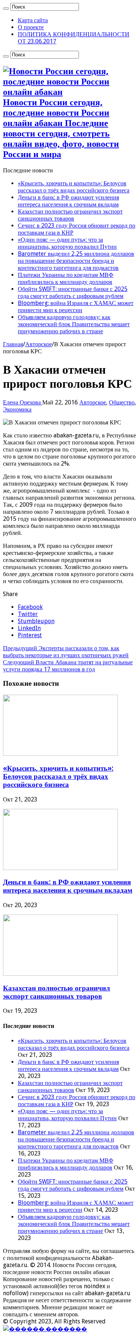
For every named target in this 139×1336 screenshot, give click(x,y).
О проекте (31, 27)
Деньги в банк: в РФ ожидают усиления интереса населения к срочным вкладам (68, 201)
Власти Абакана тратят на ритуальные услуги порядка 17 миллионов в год (68, 666)
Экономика (17, 409)
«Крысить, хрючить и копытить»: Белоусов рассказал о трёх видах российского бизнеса (73, 187)
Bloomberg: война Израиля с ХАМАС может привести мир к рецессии (75, 307)
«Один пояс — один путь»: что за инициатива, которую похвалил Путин (67, 243)
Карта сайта (33, 20)
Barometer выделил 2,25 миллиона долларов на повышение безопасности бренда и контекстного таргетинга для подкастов (76, 260)
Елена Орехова (22, 402)
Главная (13, 344)
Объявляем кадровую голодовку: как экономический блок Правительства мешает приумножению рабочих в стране (74, 324)
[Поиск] (6, 8)
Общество (122, 402)
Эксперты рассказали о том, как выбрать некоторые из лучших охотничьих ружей (66, 652)
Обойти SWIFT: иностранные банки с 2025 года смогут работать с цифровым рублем (73, 292)
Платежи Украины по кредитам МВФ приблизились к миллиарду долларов (65, 278)
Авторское (38, 344)
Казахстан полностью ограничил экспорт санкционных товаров (70, 215)
